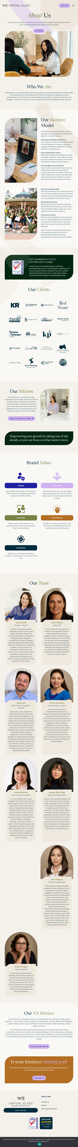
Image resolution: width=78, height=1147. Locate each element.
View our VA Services (37, 1046)
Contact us (64, 5)
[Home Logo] (16, 5)
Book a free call (20, 1110)
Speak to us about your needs (20, 418)
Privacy (44, 1105)
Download (37, 1078)
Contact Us (45, 1102)
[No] (76, 1142)
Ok (39, 1144)
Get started (39, 31)
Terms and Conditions (49, 1109)
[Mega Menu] (73, 5)
